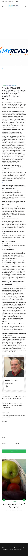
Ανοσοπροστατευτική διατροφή (14, 505)
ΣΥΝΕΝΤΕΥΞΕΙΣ (14, 85)
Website (17, 443)
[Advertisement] (14, 24)
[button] (24, 500)
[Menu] (2, 6)
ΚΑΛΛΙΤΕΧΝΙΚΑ (8, 85)
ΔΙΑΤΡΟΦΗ (14, 501)
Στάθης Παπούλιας (18, 102)
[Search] (25, 6)
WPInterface (18, 549)
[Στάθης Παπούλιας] (14, 367)
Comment (4, 421)
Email (3, 443)
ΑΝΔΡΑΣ (4, 85)
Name (3, 437)
